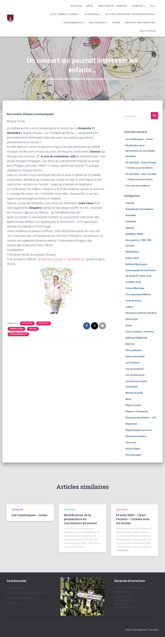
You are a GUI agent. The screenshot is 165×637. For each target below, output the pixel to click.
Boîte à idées (132, 258)
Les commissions (135, 375)
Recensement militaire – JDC (141, 417)
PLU (152, 6)
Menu (128, 399)
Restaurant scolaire (136, 436)
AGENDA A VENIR (16, 329)
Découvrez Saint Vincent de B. (140, 23)
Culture (116, 23)
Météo (90, 6)
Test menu (131, 442)
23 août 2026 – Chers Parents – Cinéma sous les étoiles (132, 519)
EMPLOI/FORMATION (136, 338)
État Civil (130, 344)
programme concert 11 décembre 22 (61, 259)
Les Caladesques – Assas (139, 139)
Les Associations (135, 369)
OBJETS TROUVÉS (147, 31)
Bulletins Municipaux (136, 264)
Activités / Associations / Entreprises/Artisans (129, 14)
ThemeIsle (153, 629)
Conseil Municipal (135, 288)
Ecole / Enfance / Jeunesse (64, 14)
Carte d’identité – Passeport (112, 6)
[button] (145, 6)
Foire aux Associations (138, 185)
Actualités (76, 6)
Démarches (138, 6)
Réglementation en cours (139, 430)
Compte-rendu (133, 282)
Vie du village (133, 448)
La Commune (132, 362)
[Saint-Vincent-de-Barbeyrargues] (10, 18)
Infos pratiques (97, 23)
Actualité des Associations (140, 209)
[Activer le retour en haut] (159, 631)
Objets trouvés (133, 405)
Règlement (131, 424)
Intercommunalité (73, 23)
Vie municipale (91, 14)
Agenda (130, 227)
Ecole (128, 325)
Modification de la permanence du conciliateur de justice (140, 151)
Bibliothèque (132, 251)
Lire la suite (122, 550)
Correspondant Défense (138, 294)
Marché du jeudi (134, 393)
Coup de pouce (133, 300)
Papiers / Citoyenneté (137, 411)
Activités (130, 203)
